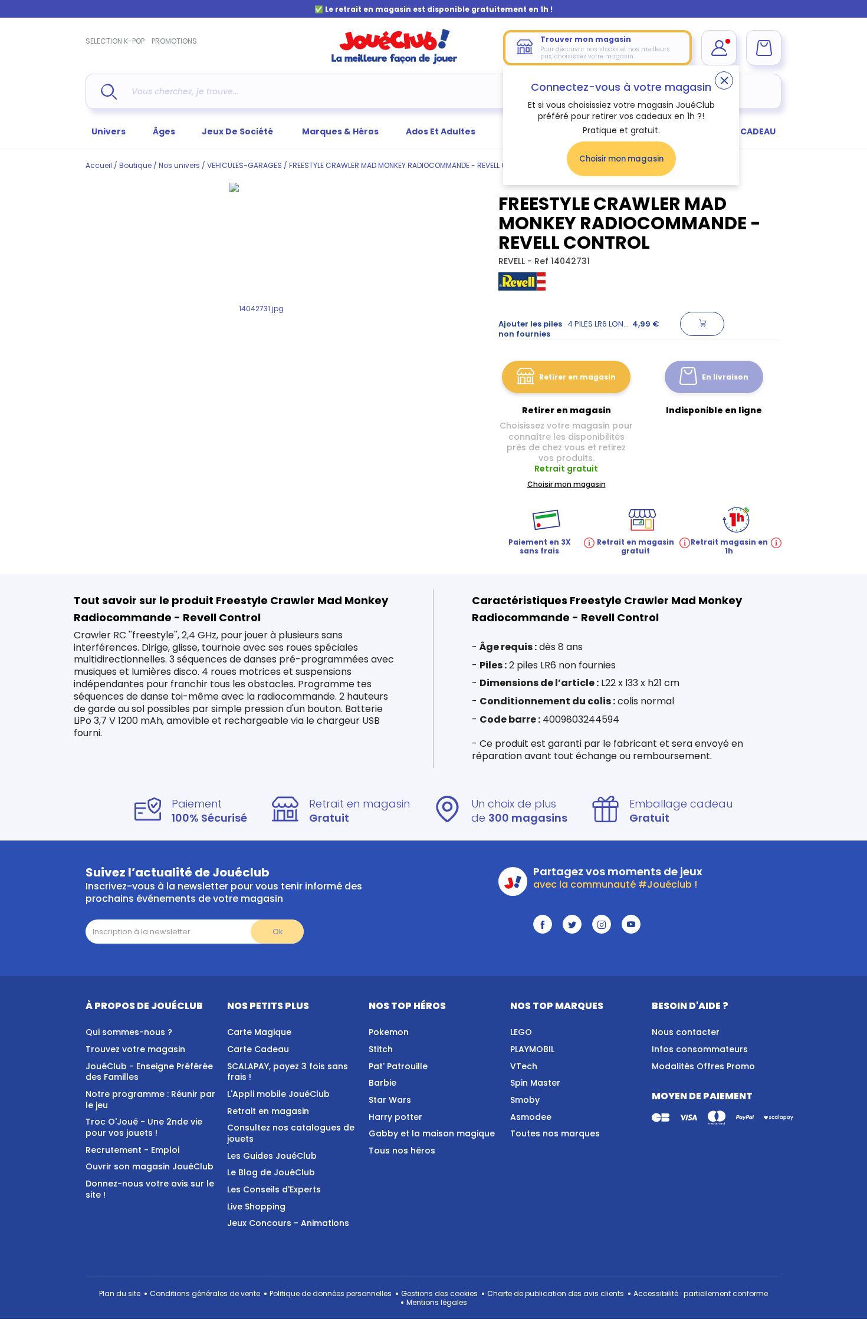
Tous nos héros (402, 1150)
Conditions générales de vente (205, 1293)
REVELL (512, 261)
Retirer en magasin (577, 377)
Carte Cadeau (258, 1049)
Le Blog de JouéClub (271, 1172)
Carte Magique (259, 1032)
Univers (108, 131)
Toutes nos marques (555, 1133)
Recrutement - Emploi (132, 1150)
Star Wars (390, 1100)
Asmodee (530, 1117)
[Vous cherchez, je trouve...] (109, 92)
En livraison (725, 377)
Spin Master (535, 1083)
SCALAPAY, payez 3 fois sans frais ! (287, 1071)
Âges (164, 131)
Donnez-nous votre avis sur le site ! (150, 1189)
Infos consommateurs (700, 1049)
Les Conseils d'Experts (274, 1189)
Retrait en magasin (268, 1111)
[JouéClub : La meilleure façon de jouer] (394, 62)
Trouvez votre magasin (135, 1049)
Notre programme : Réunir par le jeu (150, 1099)
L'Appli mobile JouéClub (278, 1094)
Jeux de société (238, 131)
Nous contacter (686, 1032)
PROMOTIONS (174, 41)
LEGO (521, 1032)
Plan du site (119, 1293)
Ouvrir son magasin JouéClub (150, 1166)
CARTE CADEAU (743, 131)
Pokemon (389, 1032)
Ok (277, 932)
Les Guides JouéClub (272, 1156)
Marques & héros (340, 131)
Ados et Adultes (440, 131)
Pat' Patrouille (398, 1066)
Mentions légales (436, 1302)
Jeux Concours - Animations (288, 1223)
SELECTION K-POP (115, 41)
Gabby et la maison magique (432, 1133)
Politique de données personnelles (331, 1293)
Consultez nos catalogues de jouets (290, 1133)
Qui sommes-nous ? (129, 1032)
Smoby (525, 1100)
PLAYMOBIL (532, 1049)
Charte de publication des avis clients (555, 1293)
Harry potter (395, 1117)
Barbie (382, 1083)
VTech (523, 1066)
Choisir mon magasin (621, 158)
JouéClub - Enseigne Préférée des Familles (149, 1071)
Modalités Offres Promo (703, 1066)
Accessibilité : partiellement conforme (700, 1293)
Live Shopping (256, 1206)
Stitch (381, 1049)
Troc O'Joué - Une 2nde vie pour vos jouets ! (144, 1127)
